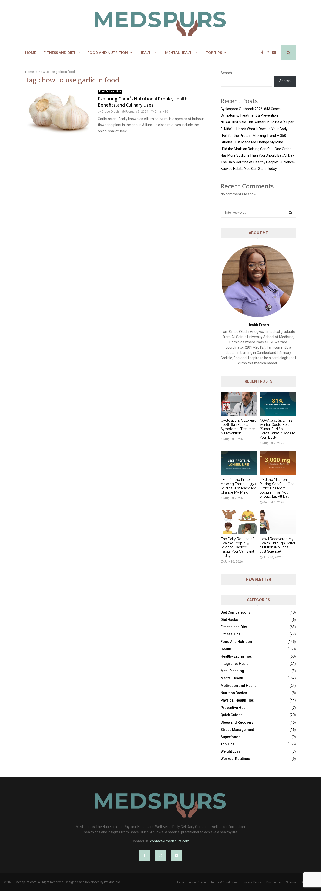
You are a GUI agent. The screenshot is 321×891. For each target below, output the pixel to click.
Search (226, 73)
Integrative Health (235, 664)
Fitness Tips (230, 634)
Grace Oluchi (111, 111)
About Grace (197, 882)
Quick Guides (232, 715)
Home (30, 52)
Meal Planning (232, 671)
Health (146, 52)
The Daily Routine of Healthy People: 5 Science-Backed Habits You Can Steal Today (237, 547)
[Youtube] (275, 53)
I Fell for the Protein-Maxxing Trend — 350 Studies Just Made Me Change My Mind (238, 486)
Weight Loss (231, 751)
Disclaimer (273, 882)
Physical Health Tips (237, 700)
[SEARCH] (290, 213)
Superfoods (230, 737)
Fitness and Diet (60, 52)
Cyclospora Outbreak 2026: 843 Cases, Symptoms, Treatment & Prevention (239, 426)
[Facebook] (263, 53)
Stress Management (237, 730)
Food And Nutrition (107, 52)
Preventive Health (235, 708)
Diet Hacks (229, 620)
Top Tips (214, 52)
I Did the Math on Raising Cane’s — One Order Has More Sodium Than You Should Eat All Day (277, 488)
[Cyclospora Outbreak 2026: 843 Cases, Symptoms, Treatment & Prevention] (239, 404)
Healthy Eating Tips (236, 656)
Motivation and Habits (238, 686)
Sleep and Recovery (237, 722)
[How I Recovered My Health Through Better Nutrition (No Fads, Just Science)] (278, 522)
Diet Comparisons (235, 612)
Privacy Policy (252, 882)
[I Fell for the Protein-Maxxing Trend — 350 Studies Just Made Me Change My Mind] (239, 463)
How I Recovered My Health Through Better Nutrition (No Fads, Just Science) (277, 545)
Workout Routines (235, 759)
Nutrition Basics (234, 693)
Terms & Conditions (224, 882)
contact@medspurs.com (169, 841)
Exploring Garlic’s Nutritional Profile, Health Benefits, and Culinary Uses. (142, 102)
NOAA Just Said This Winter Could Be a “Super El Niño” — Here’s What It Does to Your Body (277, 428)
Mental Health (179, 52)
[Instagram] (269, 53)
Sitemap (291, 882)
